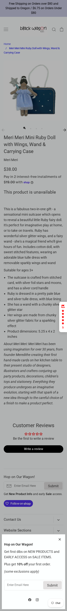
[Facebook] (30, 600)
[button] (63, 317)
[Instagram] (37, 600)
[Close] (60, 539)
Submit (52, 585)
